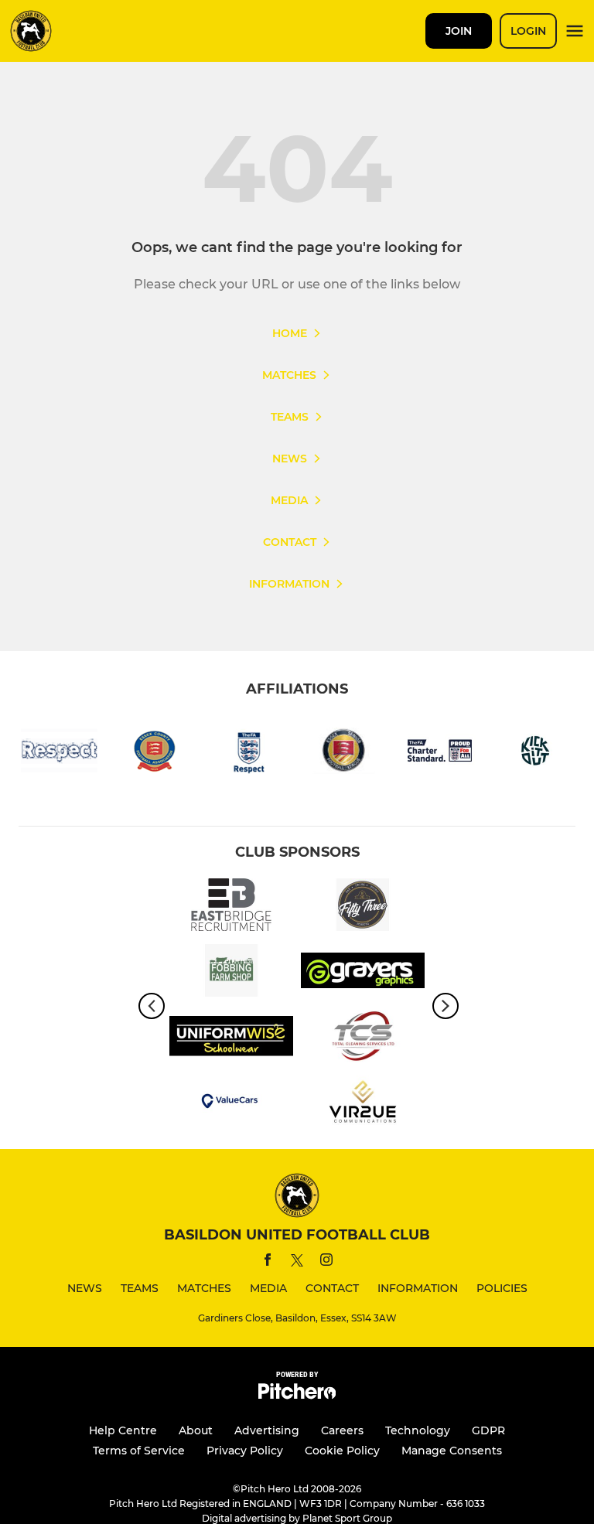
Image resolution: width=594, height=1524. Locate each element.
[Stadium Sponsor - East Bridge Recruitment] (231, 907)
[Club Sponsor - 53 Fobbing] (363, 907)
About (196, 1430)
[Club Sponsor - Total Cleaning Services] (363, 1039)
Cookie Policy (342, 1451)
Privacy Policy (245, 1451)
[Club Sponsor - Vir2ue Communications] (363, 1105)
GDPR (488, 1430)
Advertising (266, 1430)
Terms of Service (139, 1451)
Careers (342, 1430)
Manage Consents (451, 1451)
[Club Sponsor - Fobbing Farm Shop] (231, 973)
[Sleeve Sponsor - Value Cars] (231, 1105)
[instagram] (326, 1262)
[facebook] (267, 1262)
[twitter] (297, 1262)
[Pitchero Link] (297, 1395)
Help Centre (123, 1430)
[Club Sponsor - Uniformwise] (231, 1039)
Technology (417, 1430)
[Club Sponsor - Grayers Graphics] (363, 973)
